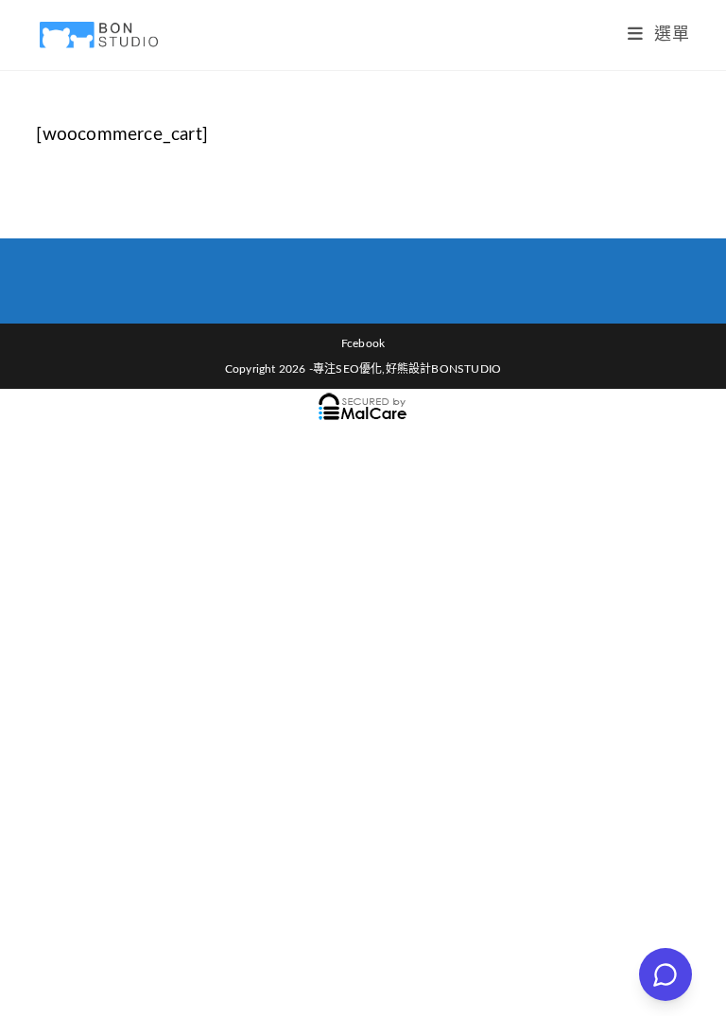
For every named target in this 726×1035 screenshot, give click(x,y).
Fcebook (363, 343)
